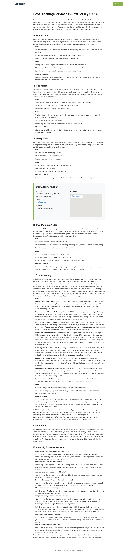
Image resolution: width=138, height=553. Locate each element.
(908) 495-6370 (42, 202)
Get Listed (118, 4)
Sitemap (80, 550)
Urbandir (20, 3)
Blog (110, 4)
